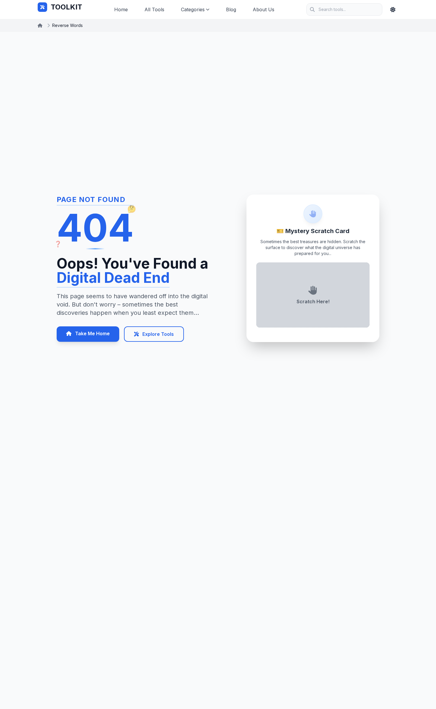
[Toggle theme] (392, 9)
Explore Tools (157, 334)
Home (121, 9)
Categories (193, 9)
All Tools (154, 9)
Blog (231, 9)
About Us (263, 9)
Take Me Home (92, 333)
